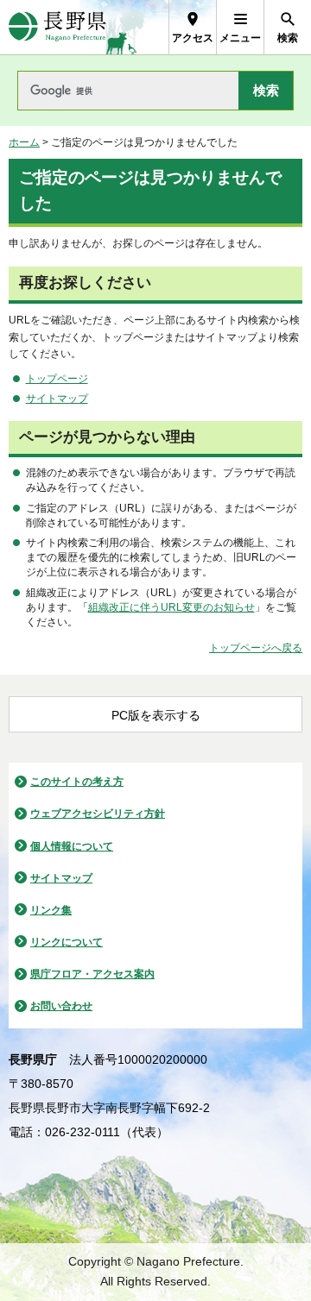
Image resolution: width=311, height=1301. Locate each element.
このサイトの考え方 (77, 782)
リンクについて (66, 942)
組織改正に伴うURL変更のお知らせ (171, 607)
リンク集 (51, 910)
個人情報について (71, 846)
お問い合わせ (61, 1006)
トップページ (57, 379)
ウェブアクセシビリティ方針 (97, 814)
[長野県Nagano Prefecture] (57, 27)
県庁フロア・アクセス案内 (92, 974)
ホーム (24, 142)
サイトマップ (57, 399)
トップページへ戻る (255, 648)
